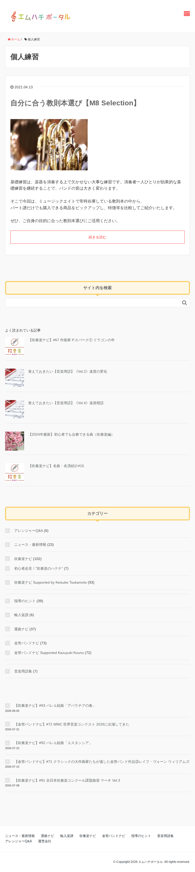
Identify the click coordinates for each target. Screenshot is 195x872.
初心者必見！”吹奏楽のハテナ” (38, 568)
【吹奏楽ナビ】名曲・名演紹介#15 (56, 466)
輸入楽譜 (21, 615)
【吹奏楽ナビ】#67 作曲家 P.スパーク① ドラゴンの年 (71, 340)
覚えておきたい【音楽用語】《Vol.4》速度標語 (66, 403)
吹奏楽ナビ (23, 559)
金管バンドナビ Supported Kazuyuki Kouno (49, 653)
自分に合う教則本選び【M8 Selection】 (75, 103)
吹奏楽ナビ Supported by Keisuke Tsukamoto (50, 582)
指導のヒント (25, 601)
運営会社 (44, 841)
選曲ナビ (21, 629)
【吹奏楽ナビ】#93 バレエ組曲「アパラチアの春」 (55, 705)
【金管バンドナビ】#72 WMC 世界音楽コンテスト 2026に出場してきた (71, 724)
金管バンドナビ (26, 643)
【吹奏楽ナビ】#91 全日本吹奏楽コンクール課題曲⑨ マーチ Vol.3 (67, 780)
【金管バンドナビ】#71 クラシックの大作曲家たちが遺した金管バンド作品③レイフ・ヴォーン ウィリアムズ (101, 762)
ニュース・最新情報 (30, 544)
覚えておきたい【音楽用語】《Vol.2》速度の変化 (67, 371)
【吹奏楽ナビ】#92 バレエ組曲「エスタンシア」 (53, 743)
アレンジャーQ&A (28, 531)
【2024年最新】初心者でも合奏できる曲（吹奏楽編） (71, 434)
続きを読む (97, 237)
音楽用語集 (23, 671)
